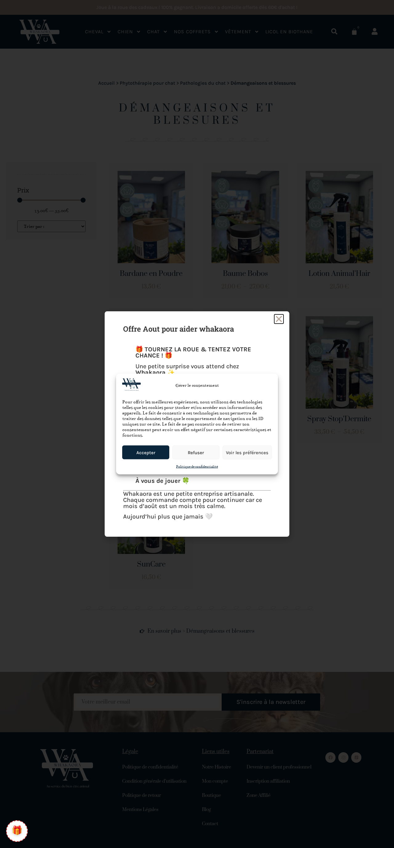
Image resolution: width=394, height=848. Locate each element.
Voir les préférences (247, 452)
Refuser (196, 452)
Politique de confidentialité (197, 467)
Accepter (145, 452)
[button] (279, 319)
